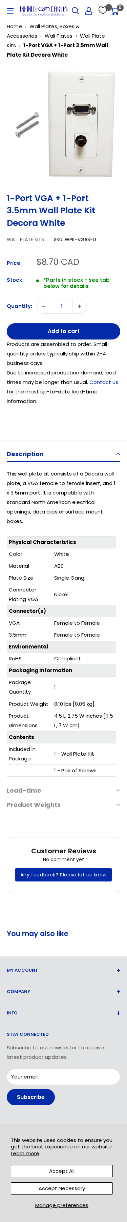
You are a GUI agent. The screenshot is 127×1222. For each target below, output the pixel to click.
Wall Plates (58, 35)
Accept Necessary (62, 1188)
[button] (63, 454)
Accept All (62, 1171)
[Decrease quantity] (44, 306)
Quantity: (19, 306)
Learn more (25, 1153)
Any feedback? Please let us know (63, 874)
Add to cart (64, 331)
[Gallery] (63, 123)
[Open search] (75, 11)
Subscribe (31, 1097)
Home (14, 26)
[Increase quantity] (79, 306)
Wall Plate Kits (25, 239)
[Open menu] (10, 11)
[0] (114, 11)
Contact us (103, 382)
